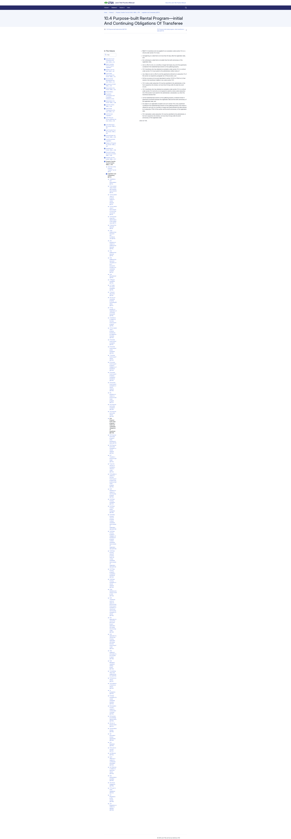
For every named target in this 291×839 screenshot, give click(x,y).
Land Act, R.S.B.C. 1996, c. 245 (110, 105)
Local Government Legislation (110, 140)
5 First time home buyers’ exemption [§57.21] (113, 342)
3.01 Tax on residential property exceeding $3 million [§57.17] (113, 301)
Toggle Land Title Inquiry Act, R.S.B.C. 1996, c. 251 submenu (104, 124)
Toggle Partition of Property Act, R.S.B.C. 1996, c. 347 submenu (104, 143)
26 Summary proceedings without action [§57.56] (113, 718)
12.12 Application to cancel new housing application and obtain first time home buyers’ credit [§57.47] (113, 641)
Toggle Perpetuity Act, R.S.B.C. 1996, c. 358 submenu (104, 148)
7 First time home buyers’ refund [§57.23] (113, 358)
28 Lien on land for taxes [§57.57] (113, 724)
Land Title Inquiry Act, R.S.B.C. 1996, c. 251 (111, 126)
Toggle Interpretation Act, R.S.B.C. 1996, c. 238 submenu (104, 101)
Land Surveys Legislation (109, 114)
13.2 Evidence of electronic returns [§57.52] (113, 686)
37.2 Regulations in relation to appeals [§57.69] (113, 807)
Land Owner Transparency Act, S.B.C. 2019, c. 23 (110, 110)
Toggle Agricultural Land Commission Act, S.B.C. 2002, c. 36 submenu (104, 59)
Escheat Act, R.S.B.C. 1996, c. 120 (111, 85)
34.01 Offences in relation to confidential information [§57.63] (112, 761)
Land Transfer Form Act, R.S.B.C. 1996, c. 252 (111, 131)
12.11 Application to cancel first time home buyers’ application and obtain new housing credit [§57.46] (113, 625)
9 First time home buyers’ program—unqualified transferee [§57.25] (113, 376)
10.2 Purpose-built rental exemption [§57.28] (113, 407)
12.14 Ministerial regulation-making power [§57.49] (112, 665)
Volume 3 (122, 7)
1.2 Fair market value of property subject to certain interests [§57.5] (113, 199)
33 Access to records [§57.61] (113, 749)
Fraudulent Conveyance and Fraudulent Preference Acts (110, 96)
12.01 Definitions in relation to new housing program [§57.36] (113, 493)
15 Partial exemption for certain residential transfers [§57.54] (113, 699)
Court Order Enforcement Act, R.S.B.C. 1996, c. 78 (110, 75)
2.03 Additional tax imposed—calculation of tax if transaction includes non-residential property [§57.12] (113, 265)
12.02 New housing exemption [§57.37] (112, 502)
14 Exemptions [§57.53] (112, 692)
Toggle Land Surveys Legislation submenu (104, 114)
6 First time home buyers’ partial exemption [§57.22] (113, 350)
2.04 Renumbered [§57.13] (113, 276)
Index (128, 7)
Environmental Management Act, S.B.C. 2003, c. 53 (110, 80)
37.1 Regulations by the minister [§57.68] (112, 798)
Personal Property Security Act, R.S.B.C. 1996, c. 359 (111, 154)
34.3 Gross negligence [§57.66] (112, 784)
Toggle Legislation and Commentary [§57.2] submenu (106, 173)
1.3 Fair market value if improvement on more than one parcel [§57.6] (113, 210)
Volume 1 (106, 7)
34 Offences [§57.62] (113, 754)
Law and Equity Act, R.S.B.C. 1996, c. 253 (111, 136)
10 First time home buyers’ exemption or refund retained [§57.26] (113, 386)
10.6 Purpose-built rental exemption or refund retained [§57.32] (113, 449)
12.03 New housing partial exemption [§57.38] (112, 509)
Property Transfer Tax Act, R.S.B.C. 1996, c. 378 (128, 12)
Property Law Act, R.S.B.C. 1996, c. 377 (111, 158)
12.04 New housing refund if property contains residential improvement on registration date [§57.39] (113, 522)
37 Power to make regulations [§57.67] (113, 790)
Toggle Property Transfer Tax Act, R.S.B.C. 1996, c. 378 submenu (104, 161)
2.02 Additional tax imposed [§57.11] (113, 253)
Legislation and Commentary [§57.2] (151, 12)
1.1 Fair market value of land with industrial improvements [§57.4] (113, 189)
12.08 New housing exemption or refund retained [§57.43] (113, 583)
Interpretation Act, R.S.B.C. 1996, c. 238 (111, 101)
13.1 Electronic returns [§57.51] (113, 679)
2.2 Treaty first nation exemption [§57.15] (112, 288)
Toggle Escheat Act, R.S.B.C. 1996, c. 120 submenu (104, 84)
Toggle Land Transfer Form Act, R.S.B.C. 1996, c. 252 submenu (104, 130)
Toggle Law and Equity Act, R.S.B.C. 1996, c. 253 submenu (104, 135)
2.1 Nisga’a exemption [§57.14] (112, 281)
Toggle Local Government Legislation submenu (104, 139)
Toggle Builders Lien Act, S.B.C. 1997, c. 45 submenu (104, 69)
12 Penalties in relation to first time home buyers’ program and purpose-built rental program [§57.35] (113, 480)
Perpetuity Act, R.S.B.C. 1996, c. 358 (111, 149)
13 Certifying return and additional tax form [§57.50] (113, 673)
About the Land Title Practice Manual (175, 2)
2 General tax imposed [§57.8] (113, 227)
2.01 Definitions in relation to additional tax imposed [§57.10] (113, 244)
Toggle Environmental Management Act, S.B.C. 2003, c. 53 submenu (104, 79)
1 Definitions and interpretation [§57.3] (113, 182)
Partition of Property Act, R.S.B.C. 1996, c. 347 (111, 144)
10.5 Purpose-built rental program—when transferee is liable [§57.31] (170, 30)
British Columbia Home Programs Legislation (110, 66)
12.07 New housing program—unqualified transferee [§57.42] (112, 573)
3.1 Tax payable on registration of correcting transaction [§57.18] (113, 311)
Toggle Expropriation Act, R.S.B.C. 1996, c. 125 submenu (104, 88)
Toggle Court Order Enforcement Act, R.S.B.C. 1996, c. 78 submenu (104, 73)
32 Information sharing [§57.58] (113, 730)
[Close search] (185, 7)
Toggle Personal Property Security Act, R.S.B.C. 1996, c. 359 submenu (104, 152)
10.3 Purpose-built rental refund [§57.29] (117, 29)
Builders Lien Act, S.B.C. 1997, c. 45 (110, 70)
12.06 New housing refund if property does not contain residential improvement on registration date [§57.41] (113, 559)
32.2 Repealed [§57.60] (112, 744)
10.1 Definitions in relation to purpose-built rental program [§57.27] (113, 397)
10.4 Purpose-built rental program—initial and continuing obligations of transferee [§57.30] (113, 425)
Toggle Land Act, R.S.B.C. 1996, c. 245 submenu (104, 104)
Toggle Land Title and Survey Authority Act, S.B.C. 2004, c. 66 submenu (104, 117)
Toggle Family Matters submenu (104, 92)
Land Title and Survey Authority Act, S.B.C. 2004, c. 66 (111, 119)
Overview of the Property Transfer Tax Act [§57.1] (112, 169)
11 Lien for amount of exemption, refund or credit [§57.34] (112, 468)
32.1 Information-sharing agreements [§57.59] (113, 737)
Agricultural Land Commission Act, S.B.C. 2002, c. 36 (110, 60)
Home (105, 12)
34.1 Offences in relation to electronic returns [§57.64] (113, 770)
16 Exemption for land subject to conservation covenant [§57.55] (113, 710)
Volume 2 (114, 7)
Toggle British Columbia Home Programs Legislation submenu (104, 64)
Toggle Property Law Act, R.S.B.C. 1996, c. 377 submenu (104, 157)
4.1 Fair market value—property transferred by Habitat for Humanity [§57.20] (113, 332)
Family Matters (109, 91)
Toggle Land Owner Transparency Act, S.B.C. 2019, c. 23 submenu (104, 108)
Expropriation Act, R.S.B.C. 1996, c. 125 (111, 88)
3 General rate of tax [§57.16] (112, 293)
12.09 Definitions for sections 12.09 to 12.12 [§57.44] (113, 592)
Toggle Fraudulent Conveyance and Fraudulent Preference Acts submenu (104, 94)
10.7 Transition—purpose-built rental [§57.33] (113, 458)
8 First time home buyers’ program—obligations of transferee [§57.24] (113, 366)
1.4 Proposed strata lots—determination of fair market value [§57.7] (113, 220)
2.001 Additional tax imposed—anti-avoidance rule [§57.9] (113, 234)
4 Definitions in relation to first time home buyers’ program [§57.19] (113, 321)
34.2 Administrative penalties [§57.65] (113, 778)
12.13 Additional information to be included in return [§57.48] (113, 654)
